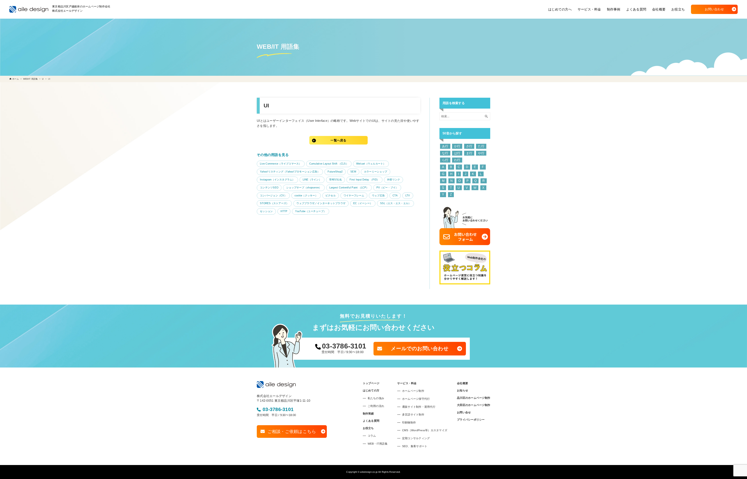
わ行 (457, 160)
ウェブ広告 (378, 195)
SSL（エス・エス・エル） (395, 203)
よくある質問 (371, 420)
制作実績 (368, 413)
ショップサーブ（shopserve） (304, 187)
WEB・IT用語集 (378, 443)
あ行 (445, 146)
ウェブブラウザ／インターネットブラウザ (320, 203)
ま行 (469, 153)
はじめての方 (371, 390)
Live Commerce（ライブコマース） (281, 163)
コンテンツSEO (269, 187)
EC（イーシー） (362, 203)
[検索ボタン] (486, 116)
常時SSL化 (335, 179)
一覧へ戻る (338, 140)
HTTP (284, 211)
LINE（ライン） (312, 179)
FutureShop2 (335, 171)
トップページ (371, 383)
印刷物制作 (409, 422)
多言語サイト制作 (413, 414)
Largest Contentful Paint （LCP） (349, 187)
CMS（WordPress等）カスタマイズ (424, 430)
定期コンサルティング (416, 438)
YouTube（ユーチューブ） (310, 211)
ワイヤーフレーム (354, 195)
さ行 (469, 146)
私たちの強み (376, 398)
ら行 (445, 160)
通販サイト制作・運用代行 (418, 406)
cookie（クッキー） (306, 195)
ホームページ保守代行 (416, 398)
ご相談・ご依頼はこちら (291, 431)
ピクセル (330, 195)
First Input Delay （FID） (364, 179)
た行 (481, 146)
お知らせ (462, 390)
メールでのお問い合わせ (420, 348)
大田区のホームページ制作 (473, 405)
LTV (407, 195)
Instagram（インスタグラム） (277, 179)
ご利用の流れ (376, 406)
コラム (372, 435)
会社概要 (462, 383)
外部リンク (393, 179)
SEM (353, 171)
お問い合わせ (714, 9)
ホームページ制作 (413, 390)
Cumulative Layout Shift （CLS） (328, 163)
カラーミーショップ (375, 171)
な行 (445, 153)
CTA (395, 195)
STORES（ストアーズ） (274, 203)
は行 (457, 153)
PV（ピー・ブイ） (387, 187)
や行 (481, 153)
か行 (457, 146)
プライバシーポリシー (471, 419)
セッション (266, 211)
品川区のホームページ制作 (473, 397)
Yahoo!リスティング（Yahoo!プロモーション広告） (290, 171)
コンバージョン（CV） (273, 195)
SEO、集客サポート (414, 446)
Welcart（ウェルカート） (371, 163)
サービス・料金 (407, 383)
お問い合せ (464, 412)
